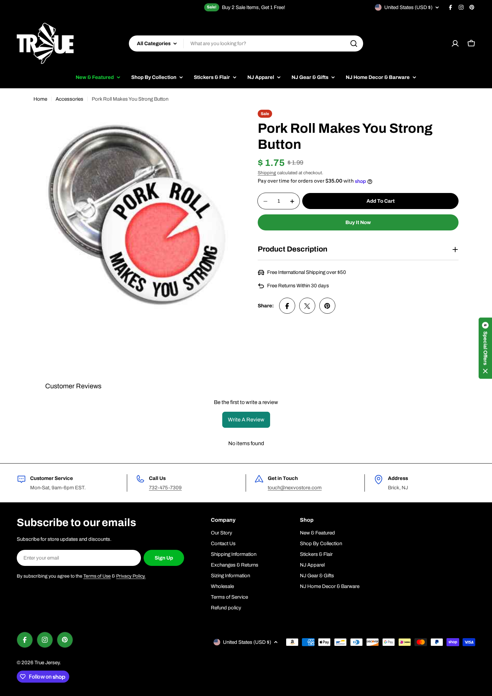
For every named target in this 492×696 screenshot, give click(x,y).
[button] (485, 348)
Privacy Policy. (131, 576)
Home (40, 99)
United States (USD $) (408, 7)
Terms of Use (97, 576)
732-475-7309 (165, 487)
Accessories (69, 99)
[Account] (455, 43)
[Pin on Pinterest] (327, 306)
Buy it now (358, 222)
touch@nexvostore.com (295, 487)
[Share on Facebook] (287, 306)
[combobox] (246, 43)
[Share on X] (307, 306)
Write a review (246, 419)
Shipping (267, 172)
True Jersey (47, 662)
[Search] (354, 43)
